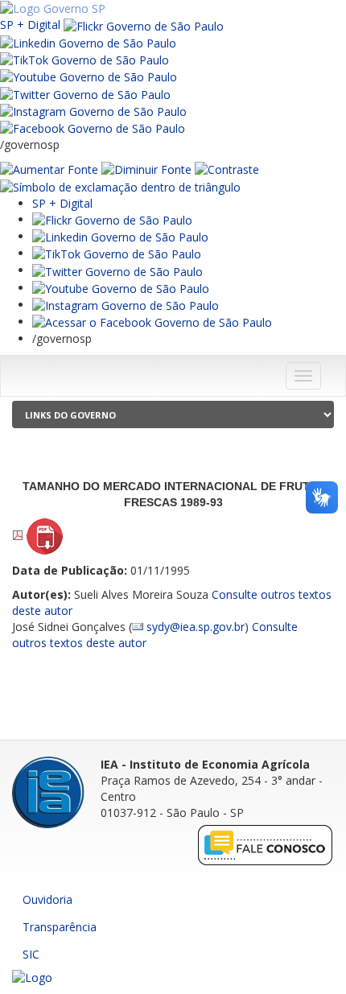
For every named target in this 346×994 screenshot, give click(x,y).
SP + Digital (30, 24)
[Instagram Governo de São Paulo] (93, 110)
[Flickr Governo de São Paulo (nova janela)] (144, 24)
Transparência (60, 926)
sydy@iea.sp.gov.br (195, 626)
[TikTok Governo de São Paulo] (116, 253)
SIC (31, 954)
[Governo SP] (52, 7)
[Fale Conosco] (265, 844)
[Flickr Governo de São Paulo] (112, 219)
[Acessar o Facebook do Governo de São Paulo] (152, 321)
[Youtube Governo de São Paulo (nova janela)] (88, 76)
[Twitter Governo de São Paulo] (117, 270)
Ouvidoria (47, 899)
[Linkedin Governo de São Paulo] (120, 236)
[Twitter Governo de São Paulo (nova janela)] (85, 93)
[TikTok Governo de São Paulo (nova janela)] (84, 59)
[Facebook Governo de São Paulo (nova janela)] (92, 127)
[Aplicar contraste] (227, 168)
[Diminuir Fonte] (146, 168)
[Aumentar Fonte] (49, 168)
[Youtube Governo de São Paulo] (120, 287)
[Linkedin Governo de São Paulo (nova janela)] (88, 42)
